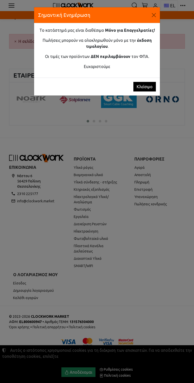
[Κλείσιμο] (154, 15)
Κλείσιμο (145, 86)
